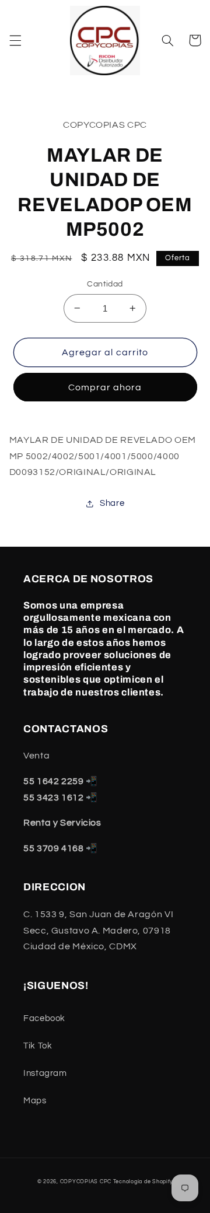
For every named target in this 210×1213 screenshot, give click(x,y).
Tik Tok (37, 1045)
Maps (35, 1100)
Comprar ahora (105, 387)
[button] (15, 40)
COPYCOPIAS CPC (85, 1181)
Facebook (44, 1018)
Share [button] (112, 503)
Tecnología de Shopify (143, 1181)
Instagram (45, 1073)
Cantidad (105, 284)
